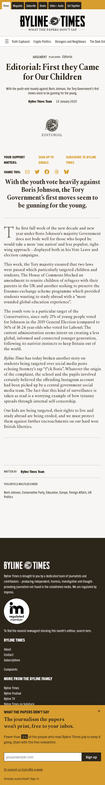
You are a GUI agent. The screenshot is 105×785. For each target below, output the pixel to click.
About (7, 649)
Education (52, 492)
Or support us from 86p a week (23, 769)
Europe (63, 492)
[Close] (99, 711)
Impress (8, 592)
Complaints (10, 669)
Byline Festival (12, 693)
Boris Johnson (12, 492)
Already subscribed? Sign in (21, 778)
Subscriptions (12, 660)
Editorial (67, 56)
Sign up (91, 757)
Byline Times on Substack (19, 704)
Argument (40, 57)
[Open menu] (7, 41)
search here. (84, 630)
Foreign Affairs (77, 492)
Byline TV (9, 698)
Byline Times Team (40, 101)
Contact (8, 654)
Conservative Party (33, 492)
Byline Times (11, 688)
